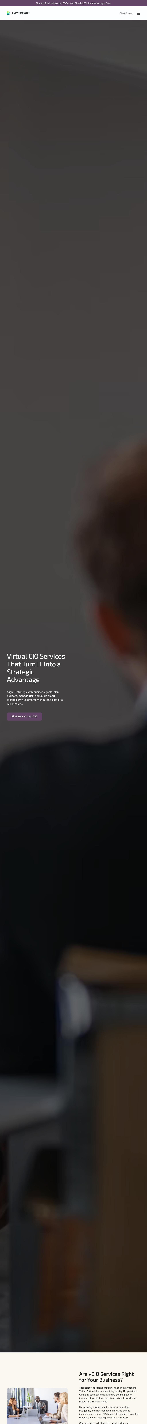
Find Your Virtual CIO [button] (24, 716)
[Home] (18, 13)
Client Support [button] (126, 13)
